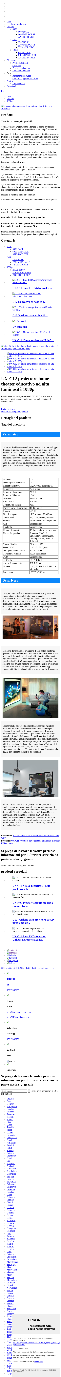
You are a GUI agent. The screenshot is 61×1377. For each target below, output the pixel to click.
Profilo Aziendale (20, 63)
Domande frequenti (21, 70)
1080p (15, 50)
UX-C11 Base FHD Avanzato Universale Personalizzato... (29, 938)
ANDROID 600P (26, 37)
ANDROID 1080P (26, 57)
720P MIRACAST (26, 44)
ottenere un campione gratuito (14, 411)
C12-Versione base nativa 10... (30, 315)
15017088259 (13, 990)
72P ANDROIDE (26, 47)
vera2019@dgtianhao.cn (18, 1017)
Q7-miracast (19, 326)
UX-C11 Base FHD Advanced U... (32, 287)
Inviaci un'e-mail (8, 409)
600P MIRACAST (26, 34)
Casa (9, 21)
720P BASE (23, 42)
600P (14, 29)
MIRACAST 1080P (27, 55)
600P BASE (23, 32)
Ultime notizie (18, 83)
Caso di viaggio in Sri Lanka (25, 78)
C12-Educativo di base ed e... (29, 301)
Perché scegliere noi (21, 68)
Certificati (16, 65)
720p (14, 39)
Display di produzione (17, 24)
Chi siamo (11, 60)
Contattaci (11, 86)
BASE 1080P (24, 52)
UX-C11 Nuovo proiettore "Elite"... (33, 340)
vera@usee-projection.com (19, 1012)
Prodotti (10, 26)
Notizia (10, 81)
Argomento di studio (21, 76)
